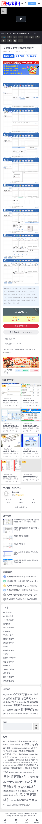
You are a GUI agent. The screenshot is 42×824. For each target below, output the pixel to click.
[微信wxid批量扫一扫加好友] (31, 465)
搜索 (5, 722)
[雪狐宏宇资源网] (21, 362)
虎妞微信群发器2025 (21, 536)
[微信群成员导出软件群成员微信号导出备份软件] (11, 465)
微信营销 (28, 767)
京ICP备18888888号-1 (14, 816)
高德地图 (10, 805)
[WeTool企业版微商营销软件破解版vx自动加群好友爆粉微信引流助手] (8, 522)
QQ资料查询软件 (23, 757)
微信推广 (32, 765)
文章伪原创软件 (27, 772)
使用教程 (6, 624)
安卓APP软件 (8, 635)
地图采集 (6, 631)
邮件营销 (6, 673)
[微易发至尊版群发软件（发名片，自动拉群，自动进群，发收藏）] (11, 415)
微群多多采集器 (28, 400)
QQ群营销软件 (12, 751)
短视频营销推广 (9, 658)
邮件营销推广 (8, 677)
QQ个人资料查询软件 (11, 741)
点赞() (35, 370)
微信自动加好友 (17, 767)
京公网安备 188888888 (28, 816)
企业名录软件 (30, 760)
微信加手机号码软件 (12, 765)
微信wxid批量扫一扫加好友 (30, 477)
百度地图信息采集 (10, 791)
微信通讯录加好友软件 (15, 772)
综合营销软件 (8, 662)
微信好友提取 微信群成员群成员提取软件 (26, 553)
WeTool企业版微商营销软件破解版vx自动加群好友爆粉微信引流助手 (26, 521)
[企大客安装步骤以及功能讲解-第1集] (3, 37)
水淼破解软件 (27, 786)
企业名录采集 (8, 620)
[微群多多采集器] (31, 389)
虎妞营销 (9, 371)
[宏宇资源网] (21, 69)
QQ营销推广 (8, 612)
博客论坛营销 (8, 627)
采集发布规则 (8, 680)
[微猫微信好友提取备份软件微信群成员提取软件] (8, 562)
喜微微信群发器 (19, 544)
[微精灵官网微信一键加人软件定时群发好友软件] (11, 389)
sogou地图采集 (8, 760)
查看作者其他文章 (21, 507)
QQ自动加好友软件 (27, 751)
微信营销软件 (20, 51)
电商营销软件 (8, 650)
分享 (19, 370)
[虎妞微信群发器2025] (8, 538)
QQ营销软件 (8, 616)
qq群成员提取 (15, 748)
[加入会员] (21, 62)
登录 (33, 3)
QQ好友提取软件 (14, 745)
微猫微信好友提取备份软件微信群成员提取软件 (26, 561)
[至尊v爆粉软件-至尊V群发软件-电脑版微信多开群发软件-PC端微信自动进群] (31, 440)
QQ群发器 (26, 744)
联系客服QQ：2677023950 (22, 332)
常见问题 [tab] (21, 56)
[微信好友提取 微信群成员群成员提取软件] (8, 554)
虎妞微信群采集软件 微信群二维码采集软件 (26, 529)
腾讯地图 (13, 800)
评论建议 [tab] (33, 56)
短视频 (6, 654)
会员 (16, 317)
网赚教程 (6, 665)
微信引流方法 (23, 765)
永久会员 (32, 317)
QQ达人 (32, 757)
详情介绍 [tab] (9, 56)
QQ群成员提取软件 (24, 748)
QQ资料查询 (13, 757)
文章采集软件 (15, 782)
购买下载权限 (22, 326)
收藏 (26, 370)
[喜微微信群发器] (8, 546)
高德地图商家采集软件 (22, 805)
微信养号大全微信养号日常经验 (11, 452)
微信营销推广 (8, 639)
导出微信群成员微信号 (19, 762)
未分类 (6, 646)
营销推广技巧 (8, 669)
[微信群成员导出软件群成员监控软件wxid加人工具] (31, 415)
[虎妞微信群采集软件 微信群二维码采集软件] (8, 530)
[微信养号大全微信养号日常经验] (11, 440)
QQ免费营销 (25, 741)
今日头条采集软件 (19, 760)
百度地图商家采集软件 (27, 790)
